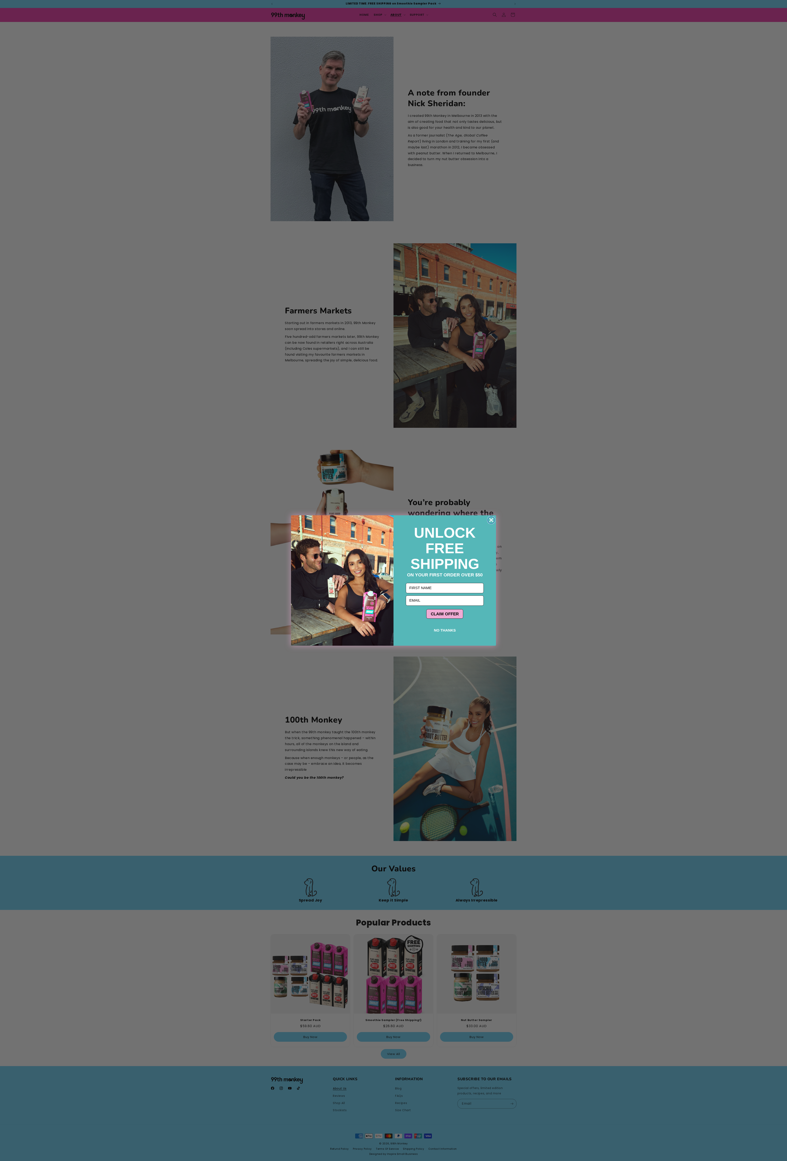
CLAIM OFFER (445, 614)
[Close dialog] (491, 520)
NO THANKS (445, 630)
